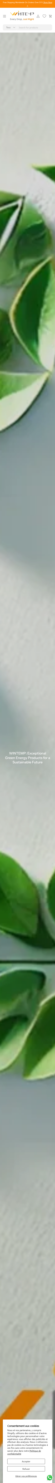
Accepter (26, 1461)
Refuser (26, 1468)
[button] (50, 16)
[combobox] (27, 27)
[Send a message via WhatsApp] (50, 1478)
